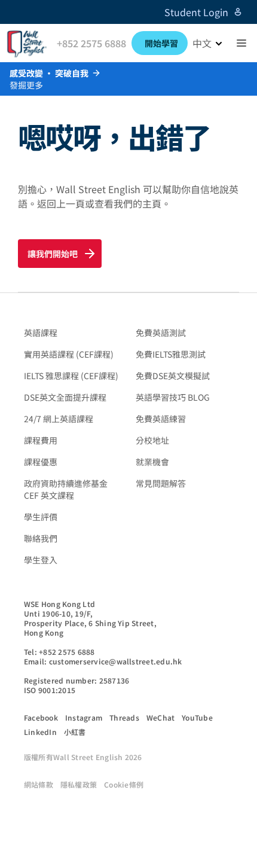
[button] (241, 43)
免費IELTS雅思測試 (171, 354)
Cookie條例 (123, 784)
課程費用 (40, 440)
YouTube (197, 717)
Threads (124, 717)
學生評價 (40, 517)
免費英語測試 (161, 332)
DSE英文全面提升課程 (65, 397)
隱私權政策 (78, 784)
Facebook (41, 717)
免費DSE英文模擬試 (173, 376)
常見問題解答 (161, 483)
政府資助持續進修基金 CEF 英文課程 (66, 489)
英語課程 (40, 332)
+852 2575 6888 (91, 43)
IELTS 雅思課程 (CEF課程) (71, 376)
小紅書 (75, 732)
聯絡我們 (40, 538)
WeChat (160, 717)
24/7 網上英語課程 (58, 419)
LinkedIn (40, 732)
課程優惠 (40, 462)
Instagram (83, 717)
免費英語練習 (161, 419)
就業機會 (152, 462)
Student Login (196, 12)
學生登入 (40, 560)
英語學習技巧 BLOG (173, 397)
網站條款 (38, 784)
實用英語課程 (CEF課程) (69, 354)
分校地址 (152, 440)
